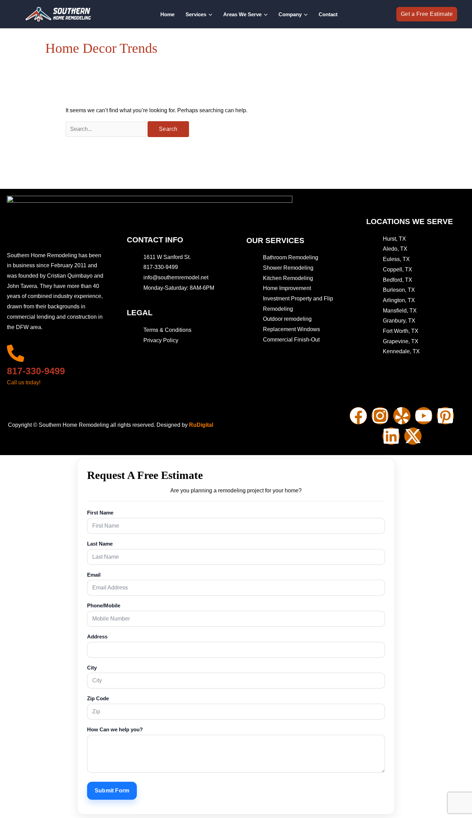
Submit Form (112, 790)
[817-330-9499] (15, 353)
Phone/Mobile (103, 605)
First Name (100, 513)
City (92, 668)
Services (196, 14)
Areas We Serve (242, 14)
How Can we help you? (115, 729)
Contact (328, 14)
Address (97, 636)
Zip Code (98, 698)
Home (167, 14)
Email (94, 575)
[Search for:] (107, 129)
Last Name (100, 544)
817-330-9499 (36, 371)
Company (290, 14)
